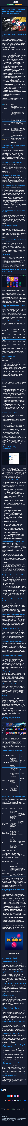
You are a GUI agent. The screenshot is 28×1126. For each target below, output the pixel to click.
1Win (21, 166)
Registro (10, 4)
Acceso (18, 4)
